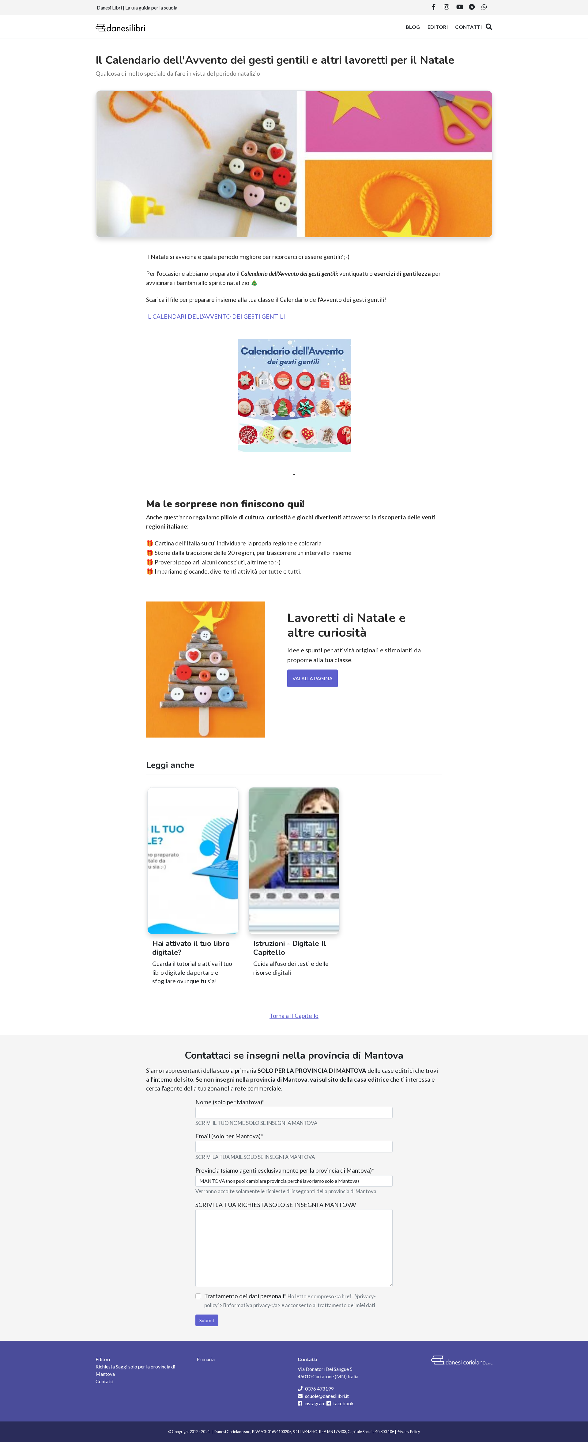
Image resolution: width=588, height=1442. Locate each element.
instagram (315, 1403)
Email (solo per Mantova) (229, 1136)
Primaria (206, 1359)
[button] (433, 7)
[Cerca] (488, 27)
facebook (343, 1403)
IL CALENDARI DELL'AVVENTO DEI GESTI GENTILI (215, 316)
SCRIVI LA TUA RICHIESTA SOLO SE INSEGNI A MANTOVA (275, 1204)
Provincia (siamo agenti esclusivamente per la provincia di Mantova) (284, 1170)
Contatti (468, 27)
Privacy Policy (408, 1431)
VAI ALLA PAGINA (312, 678)
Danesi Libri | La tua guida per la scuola (137, 7)
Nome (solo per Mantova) (229, 1102)
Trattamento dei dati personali (245, 1296)
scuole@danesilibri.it (327, 1396)
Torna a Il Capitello (294, 1015)
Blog (413, 27)
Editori (438, 27)
